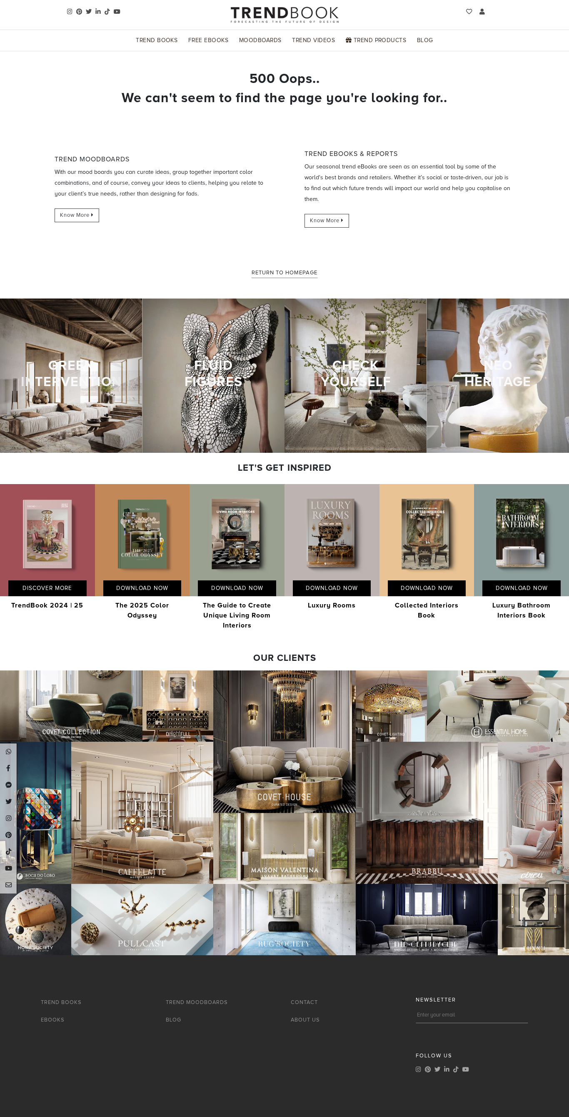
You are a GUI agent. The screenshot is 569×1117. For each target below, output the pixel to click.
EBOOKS (53, 1020)
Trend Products (379, 40)
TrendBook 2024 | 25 (47, 605)
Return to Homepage (284, 272)
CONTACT (304, 1002)
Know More (75, 215)
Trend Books (156, 40)
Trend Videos (313, 40)
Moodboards (260, 40)
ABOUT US (305, 1020)
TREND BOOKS (61, 1002)
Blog (425, 40)
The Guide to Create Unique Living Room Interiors (237, 615)
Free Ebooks (208, 40)
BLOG (173, 1020)
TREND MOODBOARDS (197, 1002)
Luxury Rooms (332, 605)
